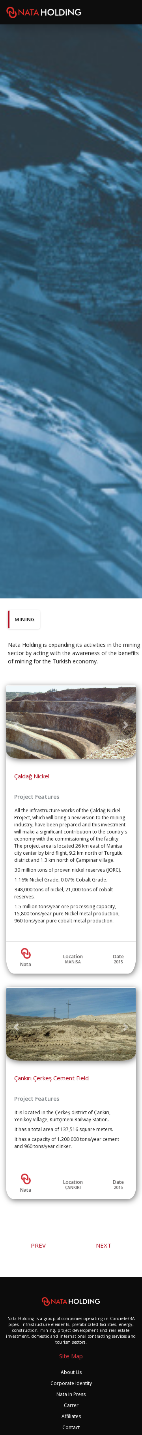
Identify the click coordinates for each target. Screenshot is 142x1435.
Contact (71, 1427)
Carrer (71, 1405)
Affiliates (71, 1416)
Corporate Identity (71, 1383)
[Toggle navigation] (131, 12)
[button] (16, 725)
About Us (71, 1372)
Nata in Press (71, 1394)
